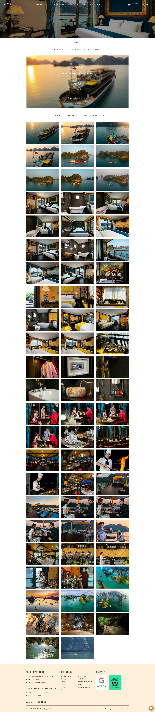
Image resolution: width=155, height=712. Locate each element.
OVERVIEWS (59, 115)
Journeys (71, 4)
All (50, 115)
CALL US (146, 4)
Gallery (100, 4)
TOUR (104, 115)
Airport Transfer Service (85, 681)
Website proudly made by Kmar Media (117, 709)
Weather (80, 684)
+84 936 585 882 (36, 696)
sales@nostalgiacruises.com (38, 682)
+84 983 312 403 (36, 679)
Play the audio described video (77, 98)
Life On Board (58, 4)
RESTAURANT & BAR (91, 115)
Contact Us (64, 690)
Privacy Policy (65, 687)
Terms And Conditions (84, 687)
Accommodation (42, 4)
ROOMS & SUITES (73, 115)
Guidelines (64, 684)
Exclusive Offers (86, 4)
